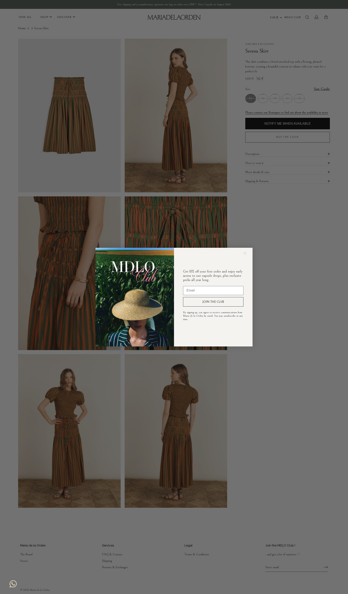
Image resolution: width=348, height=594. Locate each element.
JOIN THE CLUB (213, 302)
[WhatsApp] (13, 584)
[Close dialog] (245, 253)
